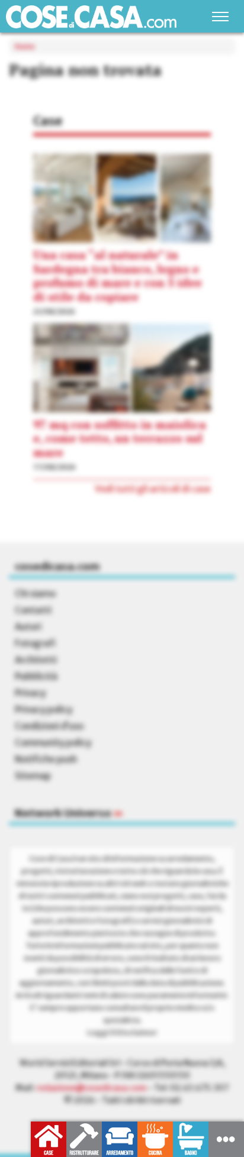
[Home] (91, 17)
